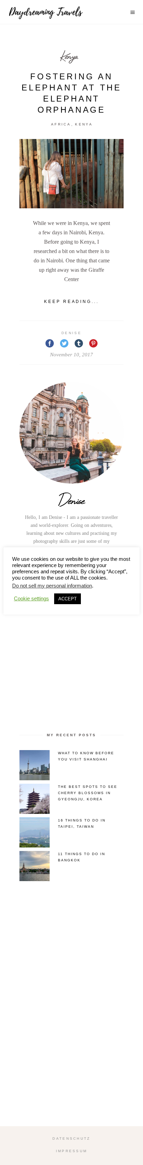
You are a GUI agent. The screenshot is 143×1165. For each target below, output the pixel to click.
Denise (71, 333)
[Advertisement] (71, 645)
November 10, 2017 (71, 354)
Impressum (71, 1151)
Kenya (69, 55)
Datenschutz (71, 1138)
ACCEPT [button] (67, 598)
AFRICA (61, 124)
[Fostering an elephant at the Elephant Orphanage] (71, 173)
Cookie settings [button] (31, 598)
